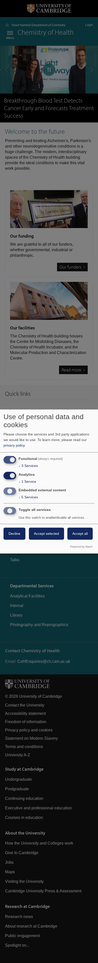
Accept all (80, 534)
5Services (28, 497)
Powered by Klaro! (81, 546)
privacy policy (14, 445)
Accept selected (46, 534)
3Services (28, 466)
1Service (27, 481)
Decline (14, 534)
